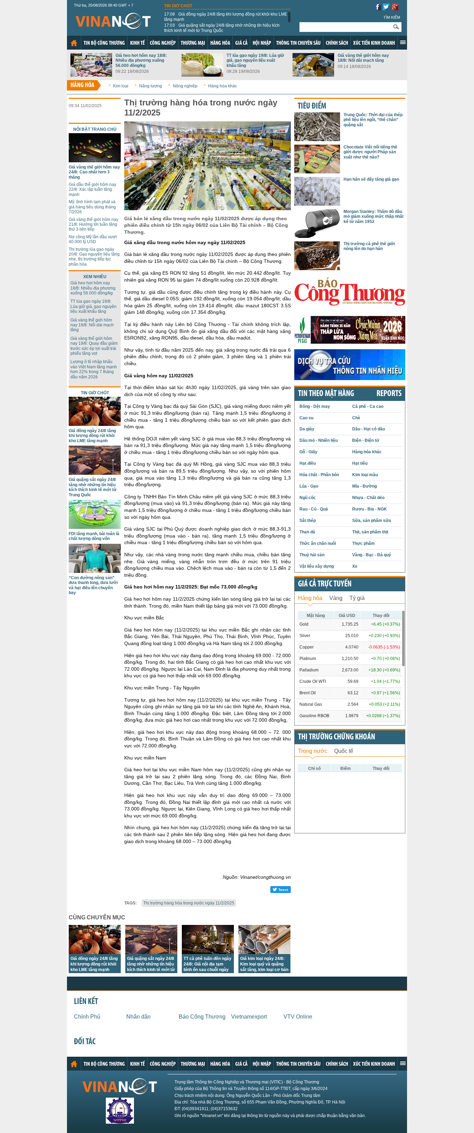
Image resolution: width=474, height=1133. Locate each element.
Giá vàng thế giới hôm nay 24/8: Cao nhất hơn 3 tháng (94, 172)
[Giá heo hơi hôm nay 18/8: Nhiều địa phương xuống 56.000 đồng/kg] (91, 75)
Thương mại (193, 43)
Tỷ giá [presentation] (357, 598)
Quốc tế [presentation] (343, 751)
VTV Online (297, 1017)
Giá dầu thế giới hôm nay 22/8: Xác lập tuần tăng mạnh (92, 189)
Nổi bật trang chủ (95, 129)
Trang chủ (73, 43)
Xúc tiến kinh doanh (374, 43)
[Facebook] (377, 8)
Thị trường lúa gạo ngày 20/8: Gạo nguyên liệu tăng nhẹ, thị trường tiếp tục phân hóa (94, 257)
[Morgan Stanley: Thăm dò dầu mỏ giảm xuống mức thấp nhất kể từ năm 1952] (317, 236)
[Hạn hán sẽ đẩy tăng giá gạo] (317, 204)
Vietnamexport (249, 1017)
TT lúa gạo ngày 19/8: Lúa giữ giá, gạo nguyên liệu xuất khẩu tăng (255, 60)
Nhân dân (138, 1017)
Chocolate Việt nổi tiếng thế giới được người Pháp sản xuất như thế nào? (370, 152)
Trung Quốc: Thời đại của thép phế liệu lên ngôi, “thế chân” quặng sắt (373, 119)
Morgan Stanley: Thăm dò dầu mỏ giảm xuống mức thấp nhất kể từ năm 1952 (374, 216)
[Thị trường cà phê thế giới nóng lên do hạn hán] (317, 268)
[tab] (310, 597)
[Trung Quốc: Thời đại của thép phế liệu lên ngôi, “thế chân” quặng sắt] (317, 139)
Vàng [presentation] (335, 598)
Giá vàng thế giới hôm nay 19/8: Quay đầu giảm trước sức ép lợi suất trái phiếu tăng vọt (94, 346)
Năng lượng (150, 86)
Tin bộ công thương (104, 43)
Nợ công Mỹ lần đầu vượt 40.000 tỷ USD (93, 239)
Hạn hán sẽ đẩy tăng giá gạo (371, 179)
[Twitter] (386, 8)
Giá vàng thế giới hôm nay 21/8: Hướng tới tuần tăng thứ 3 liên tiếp (93, 224)
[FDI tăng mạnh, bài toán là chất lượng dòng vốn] (95, 527)
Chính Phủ (87, 1017)
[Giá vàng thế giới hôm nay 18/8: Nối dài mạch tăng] (313, 75)
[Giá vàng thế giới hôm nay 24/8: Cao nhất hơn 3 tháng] (95, 160)
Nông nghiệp (185, 86)
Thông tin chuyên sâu (298, 43)
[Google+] (394, 8)
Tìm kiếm (391, 17)
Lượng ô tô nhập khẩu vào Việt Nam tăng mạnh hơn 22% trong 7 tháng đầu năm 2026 (93, 369)
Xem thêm (403, 42)
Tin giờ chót (178, 5)
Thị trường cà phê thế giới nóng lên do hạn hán (369, 246)
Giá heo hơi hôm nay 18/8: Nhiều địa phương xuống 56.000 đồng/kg (141, 60)
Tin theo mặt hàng (326, 394)
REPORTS (388, 394)
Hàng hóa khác (222, 86)
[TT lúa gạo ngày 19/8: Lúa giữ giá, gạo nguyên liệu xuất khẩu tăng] (202, 75)
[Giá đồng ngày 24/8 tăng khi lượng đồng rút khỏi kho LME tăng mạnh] (95, 424)
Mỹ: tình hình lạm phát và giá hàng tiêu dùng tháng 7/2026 (92, 206)
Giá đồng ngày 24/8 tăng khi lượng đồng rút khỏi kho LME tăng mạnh (225, 17)
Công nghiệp (163, 43)
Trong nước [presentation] (312, 751)
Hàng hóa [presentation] (310, 598)
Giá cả (241, 43)
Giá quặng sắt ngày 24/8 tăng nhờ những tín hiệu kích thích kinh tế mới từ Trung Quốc (222, 28)
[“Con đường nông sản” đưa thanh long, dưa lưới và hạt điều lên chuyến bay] (95, 571)
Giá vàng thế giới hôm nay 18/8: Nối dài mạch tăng (363, 58)
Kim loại (120, 86)
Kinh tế (137, 43)
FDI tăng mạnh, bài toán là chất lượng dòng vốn (94, 536)
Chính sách (337, 43)
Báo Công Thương (202, 1017)
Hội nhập (262, 43)
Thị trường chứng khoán (336, 737)
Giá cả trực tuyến (325, 584)
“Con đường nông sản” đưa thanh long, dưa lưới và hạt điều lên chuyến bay (93, 585)
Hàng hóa (220, 43)
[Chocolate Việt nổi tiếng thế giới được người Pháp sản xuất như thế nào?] (317, 171)
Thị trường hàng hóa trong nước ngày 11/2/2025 (188, 903)
